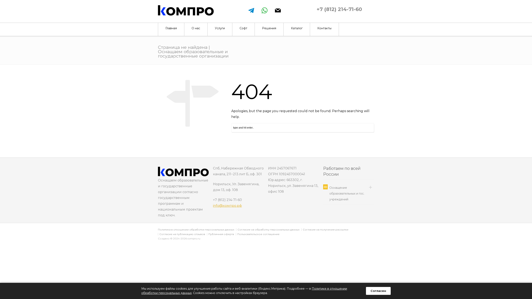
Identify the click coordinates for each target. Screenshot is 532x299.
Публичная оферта (221, 234)
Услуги (220, 28)
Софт (243, 28)
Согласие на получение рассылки (325, 229)
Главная (171, 28)
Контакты (324, 28)
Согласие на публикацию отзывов (182, 234)
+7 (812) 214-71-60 (339, 9)
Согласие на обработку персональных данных (268, 229)
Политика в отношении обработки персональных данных (196, 229)
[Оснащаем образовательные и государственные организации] (186, 14)
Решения (269, 28)
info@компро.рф (227, 206)
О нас (196, 28)
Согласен (378, 291)
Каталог (297, 28)
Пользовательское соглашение (258, 234)
